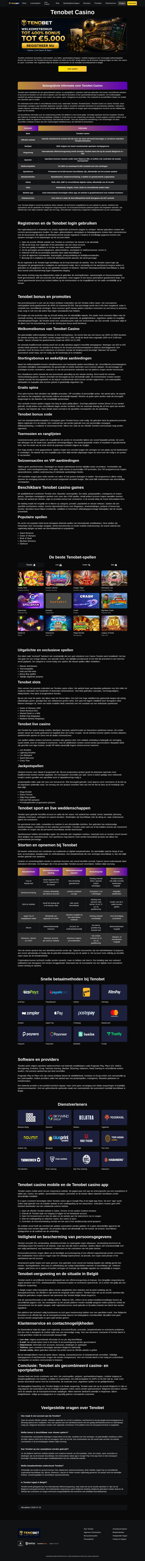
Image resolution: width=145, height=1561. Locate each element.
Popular (29, 565)
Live (57, 565)
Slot (112, 565)
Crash (85, 565)
